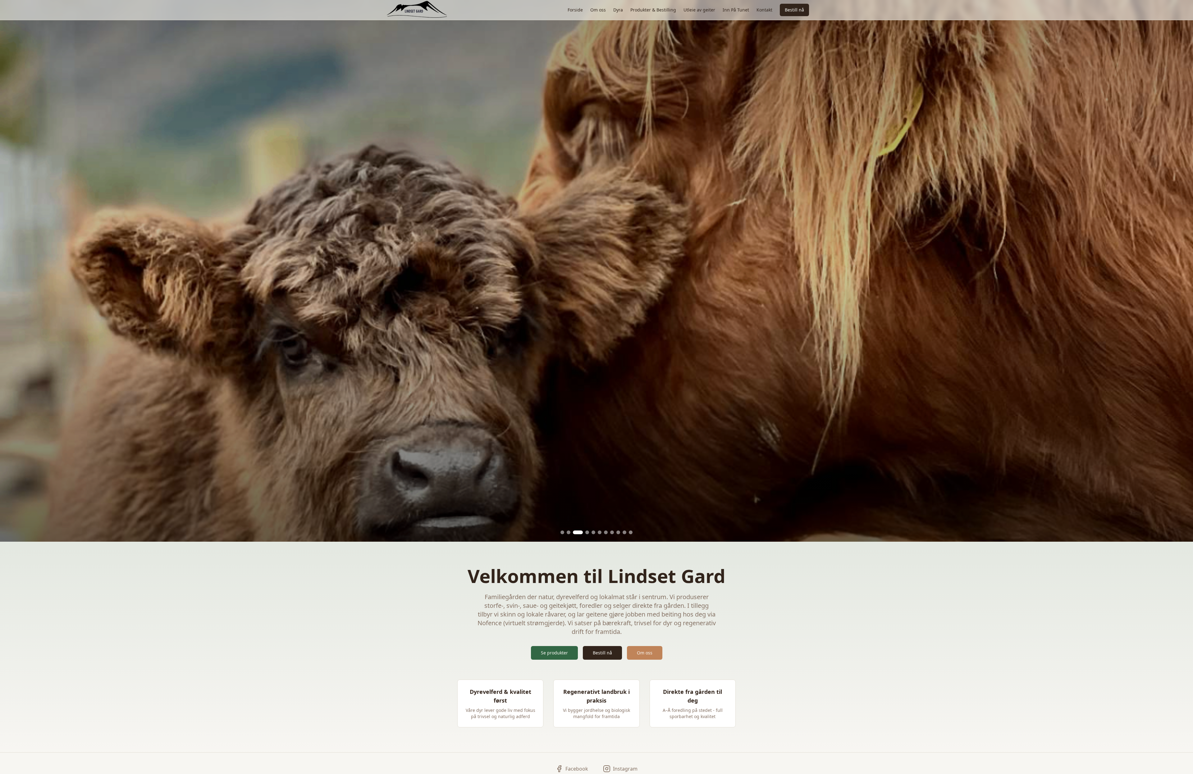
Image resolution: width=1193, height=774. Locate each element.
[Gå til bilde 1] (562, 532)
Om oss (598, 10)
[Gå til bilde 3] (575, 532)
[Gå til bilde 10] (624, 532)
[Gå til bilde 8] (612, 532)
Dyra (618, 10)
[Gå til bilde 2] (568, 532)
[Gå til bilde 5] (593, 532)
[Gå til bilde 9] (618, 532)
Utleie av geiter (699, 10)
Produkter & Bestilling (653, 10)
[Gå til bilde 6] (599, 532)
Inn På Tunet (736, 10)
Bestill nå (794, 10)
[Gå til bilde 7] (606, 532)
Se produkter (554, 653)
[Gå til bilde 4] (584, 532)
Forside (575, 10)
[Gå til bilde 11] (631, 532)
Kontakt (764, 10)
